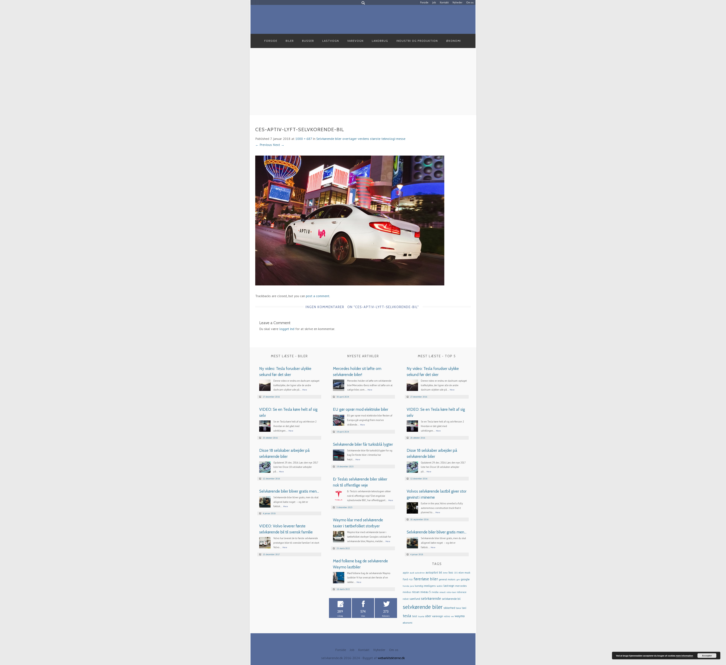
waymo (460, 616)
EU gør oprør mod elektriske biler (360, 409)
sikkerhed (449, 608)
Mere (304, 389)
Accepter (707, 655)
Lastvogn (330, 41)
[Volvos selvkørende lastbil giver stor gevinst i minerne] (412, 507)
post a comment (317, 296)
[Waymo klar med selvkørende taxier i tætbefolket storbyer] (338, 536)
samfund (415, 599)
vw (452, 616)
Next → (278, 145)
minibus (407, 592)
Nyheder (457, 2)
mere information (684, 655)
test (414, 616)
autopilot (432, 572)
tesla (407, 615)
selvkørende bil (451, 599)
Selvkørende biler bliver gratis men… (289, 491)
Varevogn (355, 41)
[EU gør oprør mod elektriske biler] (338, 420)
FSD (411, 579)
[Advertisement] (363, 85)
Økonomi (453, 41)
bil (440, 572)
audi (412, 572)
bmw (445, 572)
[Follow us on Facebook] (253, 2)
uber (428, 616)
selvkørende (431, 598)
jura (412, 585)
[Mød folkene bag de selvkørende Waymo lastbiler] (338, 577)
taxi (464, 608)
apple (406, 572)
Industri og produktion (417, 41)
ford (405, 579)
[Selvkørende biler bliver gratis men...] (265, 501)
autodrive (420, 572)
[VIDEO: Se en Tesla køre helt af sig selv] (265, 426)
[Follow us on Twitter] (257, 2)
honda (406, 585)
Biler (290, 41)
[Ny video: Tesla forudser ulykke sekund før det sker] (265, 385)
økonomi (407, 622)
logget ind (286, 329)
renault (442, 592)
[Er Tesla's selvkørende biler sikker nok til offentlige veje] (338, 495)
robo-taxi (451, 592)
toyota (421, 616)
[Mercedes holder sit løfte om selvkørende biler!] (338, 385)
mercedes (461, 585)
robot (406, 599)
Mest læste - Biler (289, 356)
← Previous (263, 145)
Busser (308, 41)
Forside (424, 2)
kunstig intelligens (425, 585)
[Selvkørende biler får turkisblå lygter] (338, 454)
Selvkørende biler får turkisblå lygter (363, 444)
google (465, 579)
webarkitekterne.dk (391, 658)
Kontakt (444, 2)
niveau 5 (425, 592)
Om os (470, 2)
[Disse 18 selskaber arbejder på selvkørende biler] (265, 466)
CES (456, 572)
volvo (447, 616)
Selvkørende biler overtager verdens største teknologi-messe (360, 138)
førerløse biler (426, 578)
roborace (461, 592)
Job (434, 2)
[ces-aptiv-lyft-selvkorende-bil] (349, 220)
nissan (416, 592)
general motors (447, 579)
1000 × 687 (303, 138)
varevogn (437, 616)
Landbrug (380, 41)
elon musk (464, 572)
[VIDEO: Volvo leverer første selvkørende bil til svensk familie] (265, 542)
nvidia (435, 592)
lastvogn (448, 585)
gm (458, 579)
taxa (458, 608)
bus (451, 572)
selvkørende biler (423, 606)
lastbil (439, 585)
